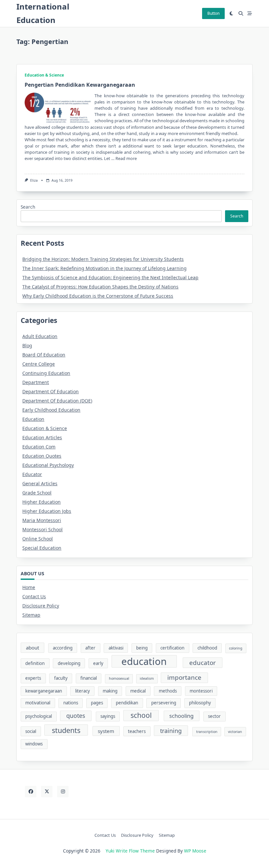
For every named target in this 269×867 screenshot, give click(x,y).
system (106, 731)
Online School (37, 539)
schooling (181, 715)
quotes (75, 715)
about (32, 647)
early (98, 663)
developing (69, 663)
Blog (27, 345)
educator (202, 662)
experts (33, 678)
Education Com (38, 447)
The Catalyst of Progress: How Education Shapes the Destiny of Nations (100, 287)
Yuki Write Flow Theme (130, 851)
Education (33, 419)
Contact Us (34, 596)
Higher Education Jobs (46, 511)
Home (28, 587)
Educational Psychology (48, 465)
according (62, 648)
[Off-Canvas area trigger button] (250, 13)
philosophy (200, 703)
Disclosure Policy (40, 606)
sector (214, 716)
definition (35, 663)
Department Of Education (50, 391)
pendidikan (127, 703)
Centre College (38, 364)
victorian (235, 731)
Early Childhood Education (51, 410)
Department (35, 382)
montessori (201, 691)
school (141, 715)
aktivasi (116, 648)
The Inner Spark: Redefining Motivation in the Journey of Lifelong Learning (104, 268)
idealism (147, 678)
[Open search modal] (240, 13)
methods (168, 691)
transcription (206, 731)
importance (184, 677)
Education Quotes (41, 456)
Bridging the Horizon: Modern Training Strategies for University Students (103, 259)
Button (213, 13)
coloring (235, 648)
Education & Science (44, 75)
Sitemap (31, 615)
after (90, 648)
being (142, 648)
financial (88, 678)
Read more (126, 158)
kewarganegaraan (43, 691)
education (144, 661)
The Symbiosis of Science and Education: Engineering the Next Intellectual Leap (110, 277)
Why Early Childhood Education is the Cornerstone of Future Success (97, 296)
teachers (137, 731)
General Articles (39, 483)
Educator (32, 474)
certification (172, 648)
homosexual (119, 678)
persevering (163, 703)
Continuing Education (46, 373)
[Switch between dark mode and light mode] (232, 13)
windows (34, 744)
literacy (82, 691)
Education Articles (42, 437)
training (171, 731)
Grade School (37, 493)
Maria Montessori (41, 520)
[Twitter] (46, 791)
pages (97, 703)
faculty (61, 678)
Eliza (34, 180)
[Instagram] (63, 791)
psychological (38, 716)
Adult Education (39, 336)
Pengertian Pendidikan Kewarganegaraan (80, 84)
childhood (207, 648)
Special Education (41, 548)
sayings (107, 716)
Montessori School (42, 529)
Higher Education (41, 502)
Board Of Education (43, 355)
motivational (37, 703)
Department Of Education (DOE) (57, 401)
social (30, 731)
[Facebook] (30, 791)
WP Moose (195, 851)
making (110, 691)
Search (28, 207)
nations (70, 703)
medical (138, 691)
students (66, 730)
